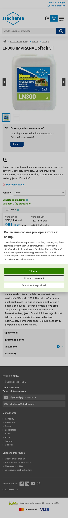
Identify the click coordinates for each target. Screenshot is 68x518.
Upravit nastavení (34, 278)
